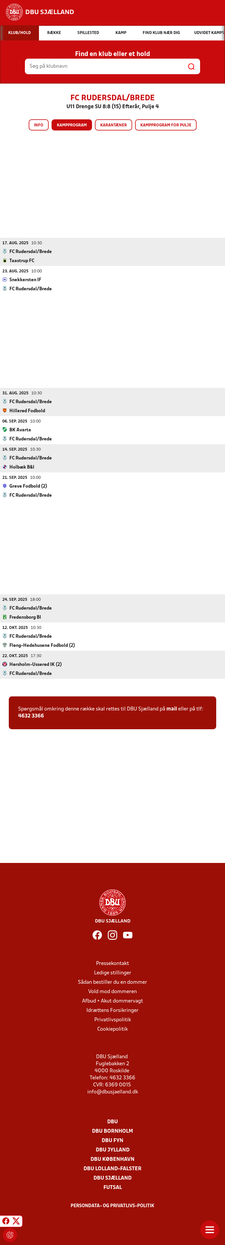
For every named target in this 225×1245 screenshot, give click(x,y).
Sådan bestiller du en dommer (112, 982)
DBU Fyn (112, 1140)
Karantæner (113, 125)
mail (171, 709)
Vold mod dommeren (112, 991)
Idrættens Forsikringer (112, 1010)
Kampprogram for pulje (165, 125)
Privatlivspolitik (112, 1019)
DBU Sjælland (112, 1178)
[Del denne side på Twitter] (16, 1222)
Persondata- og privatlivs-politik (112, 1206)
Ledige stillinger (112, 973)
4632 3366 (31, 716)
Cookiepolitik (112, 1029)
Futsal (112, 1187)
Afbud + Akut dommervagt (112, 1001)
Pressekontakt (112, 963)
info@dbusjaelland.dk (112, 1092)
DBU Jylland (112, 1150)
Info (38, 125)
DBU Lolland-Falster (112, 1168)
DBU (112, 1122)
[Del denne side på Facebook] (5, 1222)
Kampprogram (72, 125)
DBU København (112, 1159)
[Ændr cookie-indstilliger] (10, 1235)
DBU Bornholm (112, 1131)
